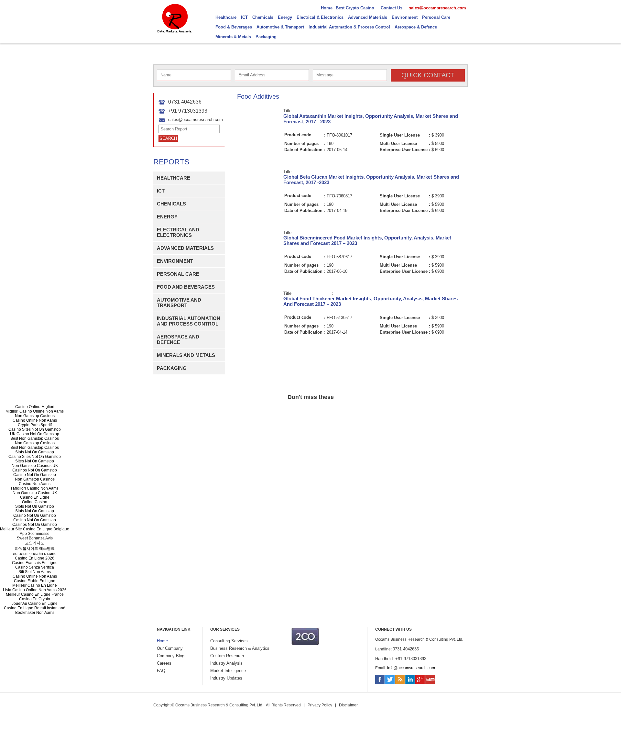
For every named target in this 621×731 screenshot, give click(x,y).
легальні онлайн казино (35, 553)
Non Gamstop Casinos (35, 416)
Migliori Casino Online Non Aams (34, 411)
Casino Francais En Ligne (35, 562)
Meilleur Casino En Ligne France (35, 594)
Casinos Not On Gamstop (34, 470)
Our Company (170, 648)
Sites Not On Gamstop (34, 461)
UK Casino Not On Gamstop (34, 434)
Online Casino (34, 502)
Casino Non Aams (34, 484)
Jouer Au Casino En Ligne (35, 603)
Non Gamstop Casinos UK (35, 465)
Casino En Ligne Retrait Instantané (34, 608)
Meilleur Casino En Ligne (34, 585)
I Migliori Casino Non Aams (35, 488)
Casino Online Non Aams (35, 420)
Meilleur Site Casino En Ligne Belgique (34, 529)
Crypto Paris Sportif (35, 425)
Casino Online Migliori (34, 406)
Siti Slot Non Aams (34, 572)
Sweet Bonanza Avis (35, 538)
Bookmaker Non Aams (34, 612)
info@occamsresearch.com (411, 668)
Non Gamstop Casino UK (35, 493)
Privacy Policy (320, 705)
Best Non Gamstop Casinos (34, 438)
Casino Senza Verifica (34, 567)
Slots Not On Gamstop (34, 452)
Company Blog (170, 655)
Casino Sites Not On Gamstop (34, 429)
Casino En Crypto (34, 599)
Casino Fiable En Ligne (34, 581)
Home (162, 640)
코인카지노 (34, 543)
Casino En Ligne (34, 497)
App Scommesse (34, 533)
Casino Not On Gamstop (34, 474)
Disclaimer (348, 705)
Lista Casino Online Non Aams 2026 (35, 590)
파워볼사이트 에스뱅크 (35, 548)
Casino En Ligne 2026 (34, 558)
